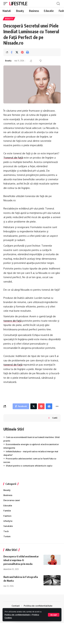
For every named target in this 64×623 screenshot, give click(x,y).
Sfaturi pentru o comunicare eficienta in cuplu (29, 465)
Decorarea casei (11, 500)
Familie (7, 510)
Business (7, 495)
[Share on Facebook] (11, 52)
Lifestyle (18, 3)
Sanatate (8, 526)
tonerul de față (12, 364)
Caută (54, 418)
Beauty (9, 19)
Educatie (7, 505)
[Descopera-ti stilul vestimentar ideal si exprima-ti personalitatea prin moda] (52, 560)
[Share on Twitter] (17, 52)
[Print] (27, 52)
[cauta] (58, 3)
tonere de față (12, 320)
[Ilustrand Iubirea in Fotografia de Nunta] (52, 580)
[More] (57, 406)
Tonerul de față (13, 157)
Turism (6, 536)
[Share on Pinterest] (22, 52)
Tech (6, 531)
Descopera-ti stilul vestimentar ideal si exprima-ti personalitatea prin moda (21, 560)
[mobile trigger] (6, 3)
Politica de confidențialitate (17, 615)
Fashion (7, 516)
